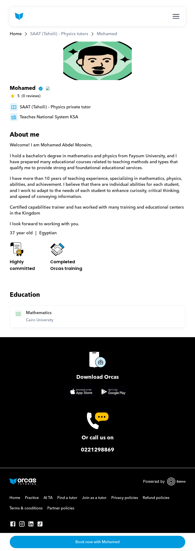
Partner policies (60, 508)
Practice (32, 497)
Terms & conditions (26, 508)
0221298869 (97, 450)
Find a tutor (67, 497)
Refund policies (156, 497)
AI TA (48, 497)
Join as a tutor (94, 497)
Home (16, 34)
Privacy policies (124, 497)
